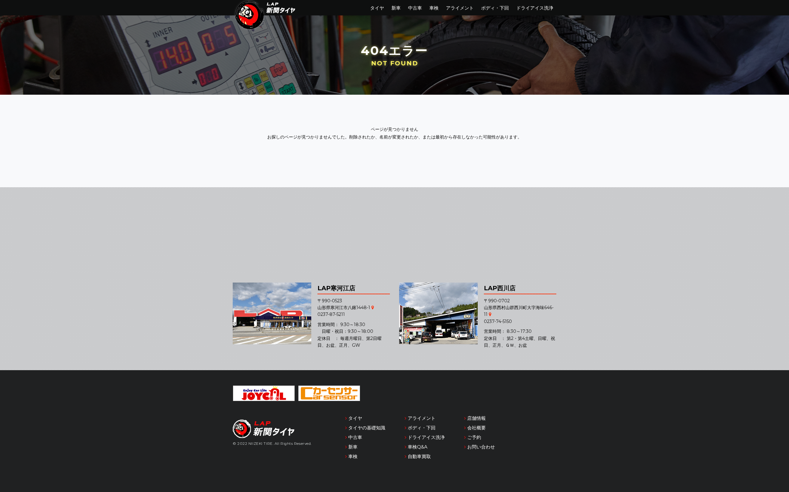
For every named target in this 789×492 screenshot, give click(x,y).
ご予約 (474, 437)
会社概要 (476, 428)
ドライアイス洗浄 (534, 8)
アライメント (460, 8)
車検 (434, 8)
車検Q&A (417, 447)
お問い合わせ (481, 447)
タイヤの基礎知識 (366, 428)
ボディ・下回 (495, 8)
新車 (396, 8)
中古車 (415, 8)
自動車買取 (419, 456)
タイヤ (377, 8)
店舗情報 (476, 418)
